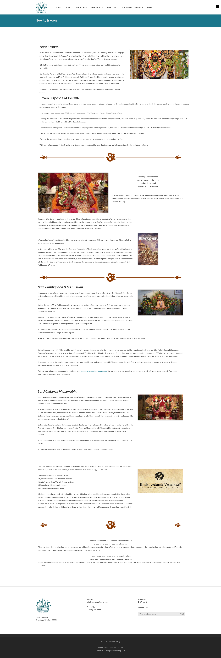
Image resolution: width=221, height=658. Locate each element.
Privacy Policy (114, 642)
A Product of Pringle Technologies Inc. (110, 651)
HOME (58, 7)
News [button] (149, 7)
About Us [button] (81, 7)
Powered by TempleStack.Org (110, 647)
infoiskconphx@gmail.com (98, 602)
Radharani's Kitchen (132, 7)
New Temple (113, 7)
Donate (69, 7)
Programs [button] (96, 7)
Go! (182, 614)
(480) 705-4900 (95, 609)
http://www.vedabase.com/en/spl (94, 371)
